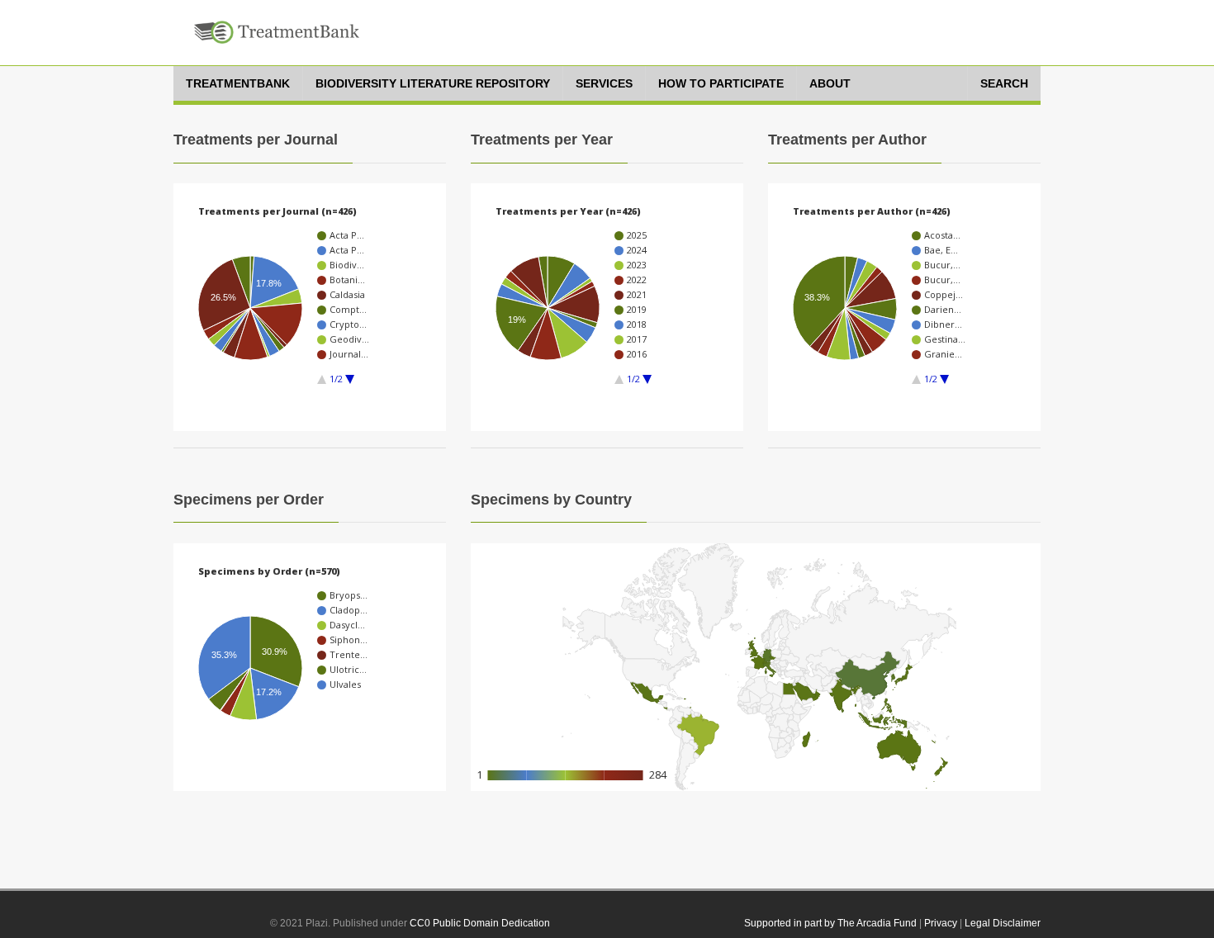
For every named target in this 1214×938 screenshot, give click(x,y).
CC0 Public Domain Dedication (480, 923)
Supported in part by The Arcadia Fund (830, 923)
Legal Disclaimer (1003, 923)
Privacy (940, 923)
